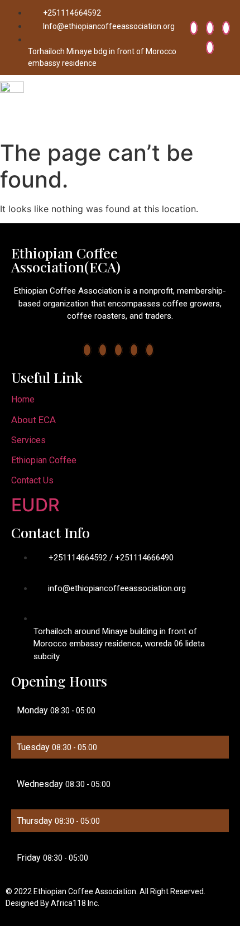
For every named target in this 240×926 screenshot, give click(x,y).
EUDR (35, 505)
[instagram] (210, 47)
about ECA (33, 419)
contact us (32, 480)
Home (23, 399)
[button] (231, 105)
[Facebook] (194, 28)
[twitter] (210, 28)
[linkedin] (226, 28)
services (28, 440)
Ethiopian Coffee (43, 460)
